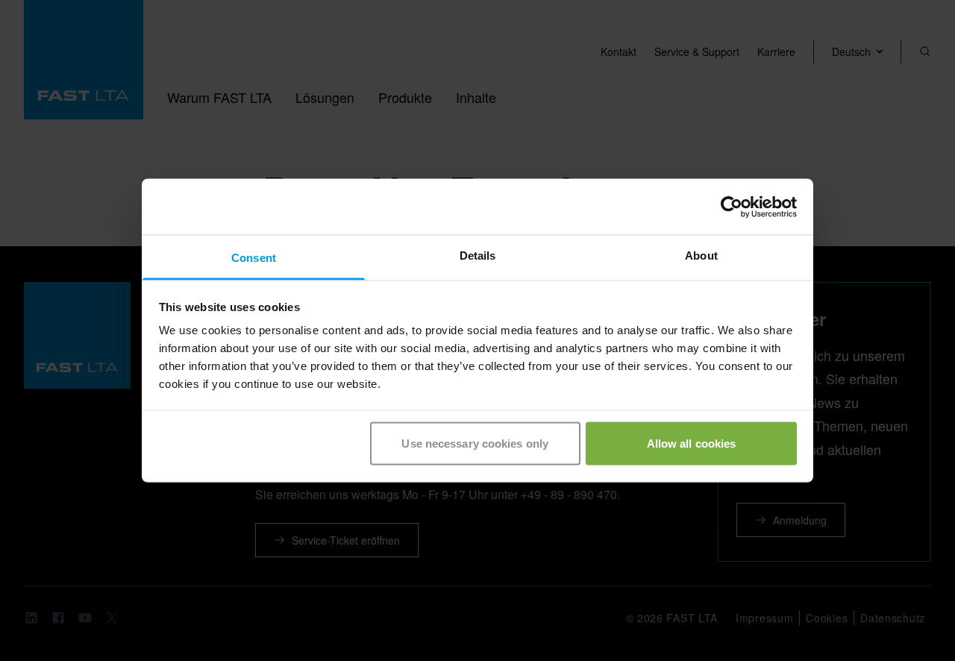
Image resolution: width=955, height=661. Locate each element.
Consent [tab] (253, 257)
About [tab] (701, 255)
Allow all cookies (691, 442)
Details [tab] (478, 255)
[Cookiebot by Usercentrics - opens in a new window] (731, 206)
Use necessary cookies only (474, 442)
